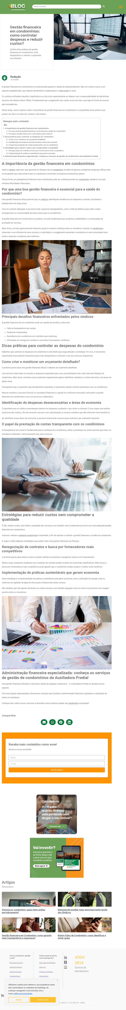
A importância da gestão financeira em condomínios (27, 128)
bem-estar (64, 91)
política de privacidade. (23, 993)
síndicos (44, 199)
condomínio (58, 170)
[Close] (57, 980)
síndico (12, 170)
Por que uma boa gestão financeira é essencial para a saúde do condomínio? (37, 131)
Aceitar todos (42, 1000)
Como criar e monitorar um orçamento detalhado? (27, 139)
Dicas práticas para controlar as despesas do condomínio (29, 137)
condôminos (98, 228)
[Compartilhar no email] (44, 722)
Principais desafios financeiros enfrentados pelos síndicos (30, 134)
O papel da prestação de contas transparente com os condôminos (33, 145)
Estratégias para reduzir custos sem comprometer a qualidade (31, 148)
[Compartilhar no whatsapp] (52, 722)
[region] (32, 992)
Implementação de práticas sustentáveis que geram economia (32, 153)
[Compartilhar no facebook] (61, 722)
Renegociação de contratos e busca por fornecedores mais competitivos (36, 151)
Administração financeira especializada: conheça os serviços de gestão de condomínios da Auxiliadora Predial (51, 156)
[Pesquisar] (103, 7)
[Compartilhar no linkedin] (69, 722)
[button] (121, 7)
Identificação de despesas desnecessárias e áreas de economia (33, 142)
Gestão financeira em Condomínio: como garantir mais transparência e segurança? (27, 936)
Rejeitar (19, 1000)
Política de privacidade (93, 1003)
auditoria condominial (28, 535)
